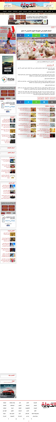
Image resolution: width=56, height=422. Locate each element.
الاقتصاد (9, 11)
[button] (1, 391)
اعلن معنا (20, 416)
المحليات (20, 411)
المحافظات (15, 11)
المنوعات (5, 11)
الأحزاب (27, 411)
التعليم (12, 411)
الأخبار (49, 11)
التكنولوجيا (28, 408)
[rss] (6, 1)
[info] (3, 1)
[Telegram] (44, 35)
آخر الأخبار (11, 157)
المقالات (4, 408)
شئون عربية (12, 413)
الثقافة (20, 408)
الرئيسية (35, 403)
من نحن (27, 416)
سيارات (4, 413)
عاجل (46, 11)
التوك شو (4, 411)
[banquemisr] (28, 17)
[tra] (8, 221)
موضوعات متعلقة (49, 106)
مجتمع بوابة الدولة (35, 413)
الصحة (12, 408)
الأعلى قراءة (11, 231)
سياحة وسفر (35, 416)
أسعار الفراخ (52, 98)
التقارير (20, 11)
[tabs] (1, 1)
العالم (35, 411)
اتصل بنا (4, 416)
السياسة (25, 11)
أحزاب (20, 413)
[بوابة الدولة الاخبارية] (8, 391)
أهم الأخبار (11, 183)
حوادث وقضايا (40, 11)
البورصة (46, 98)
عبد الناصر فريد (49, 65)
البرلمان (30, 11)
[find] (4, 1)
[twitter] (9, 1)
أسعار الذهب (11, 153)
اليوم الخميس (40, 98)
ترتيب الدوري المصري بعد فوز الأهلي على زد (37, 14)
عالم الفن (27, 413)
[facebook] (11, 1)
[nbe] (28, 22)
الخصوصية (12, 416)
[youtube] (8, 1)
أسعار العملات (10, 148)
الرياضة (34, 11)
